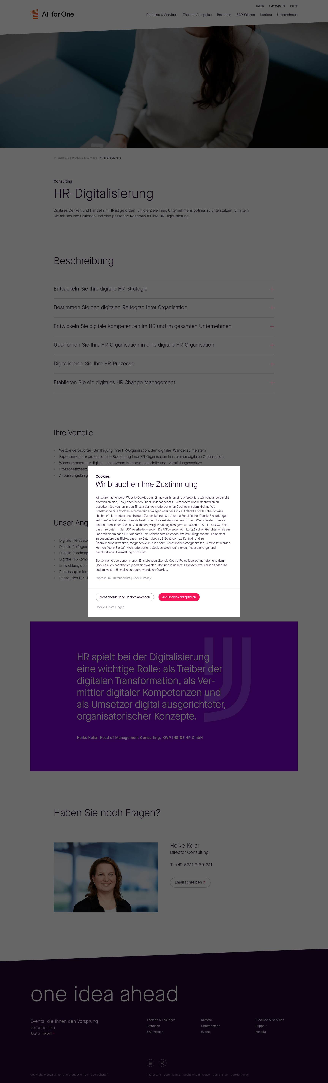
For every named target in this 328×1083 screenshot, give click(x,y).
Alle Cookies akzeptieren (179, 597)
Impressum (103, 578)
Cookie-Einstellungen (110, 607)
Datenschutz (121, 578)
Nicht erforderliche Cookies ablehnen (125, 597)
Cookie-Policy (141, 578)
